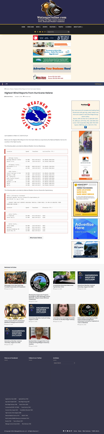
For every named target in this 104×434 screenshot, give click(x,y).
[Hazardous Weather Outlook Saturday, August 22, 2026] (89, 277)
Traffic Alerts (95, 431)
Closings (68, 27)
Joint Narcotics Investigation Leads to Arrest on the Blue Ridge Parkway (64, 318)
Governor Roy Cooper (11, 410)
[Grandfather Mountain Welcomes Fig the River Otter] (64, 277)
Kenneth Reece (9, 96)
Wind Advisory (26, 423)
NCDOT (25, 415)
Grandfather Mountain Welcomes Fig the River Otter (63, 286)
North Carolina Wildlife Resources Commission (17, 418)
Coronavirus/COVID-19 (12, 407)
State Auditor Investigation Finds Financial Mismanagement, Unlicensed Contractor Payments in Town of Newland (88, 320)
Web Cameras (87, 431)
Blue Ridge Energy (24, 401)
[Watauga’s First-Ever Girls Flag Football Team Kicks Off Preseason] (15, 277)
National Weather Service (12, 415)
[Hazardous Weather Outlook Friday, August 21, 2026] (40, 310)
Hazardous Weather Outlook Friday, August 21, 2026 (39, 318)
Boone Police (23, 404)
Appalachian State (10, 399)
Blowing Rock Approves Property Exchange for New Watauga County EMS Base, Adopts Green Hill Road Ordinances (39, 297)
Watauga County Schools (12, 423)
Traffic (60, 27)
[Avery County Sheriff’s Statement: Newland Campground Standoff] (15, 311)
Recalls (8, 421)
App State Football (10, 401)
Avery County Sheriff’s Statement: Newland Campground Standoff (14, 321)
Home (23, 27)
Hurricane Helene (36, 238)
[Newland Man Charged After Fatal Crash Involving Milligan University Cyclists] (40, 333)
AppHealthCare (23, 399)
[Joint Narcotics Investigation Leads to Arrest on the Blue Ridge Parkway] (64, 310)
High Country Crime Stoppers (13, 412)
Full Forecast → (99, 84)
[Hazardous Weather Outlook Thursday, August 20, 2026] (15, 333)
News (38, 27)
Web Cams (30, 27)
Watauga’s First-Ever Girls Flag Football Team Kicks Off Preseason (14, 286)
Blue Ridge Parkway (11, 404)
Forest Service (26, 407)
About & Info (78, 27)
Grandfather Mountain (26, 410)
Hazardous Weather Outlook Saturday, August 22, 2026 (86, 286)
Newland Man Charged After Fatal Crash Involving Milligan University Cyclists (39, 342)
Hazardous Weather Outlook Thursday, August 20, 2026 (13, 341)
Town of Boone (18, 421)
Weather (52, 27)
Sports (45, 27)
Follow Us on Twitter (35, 358)
